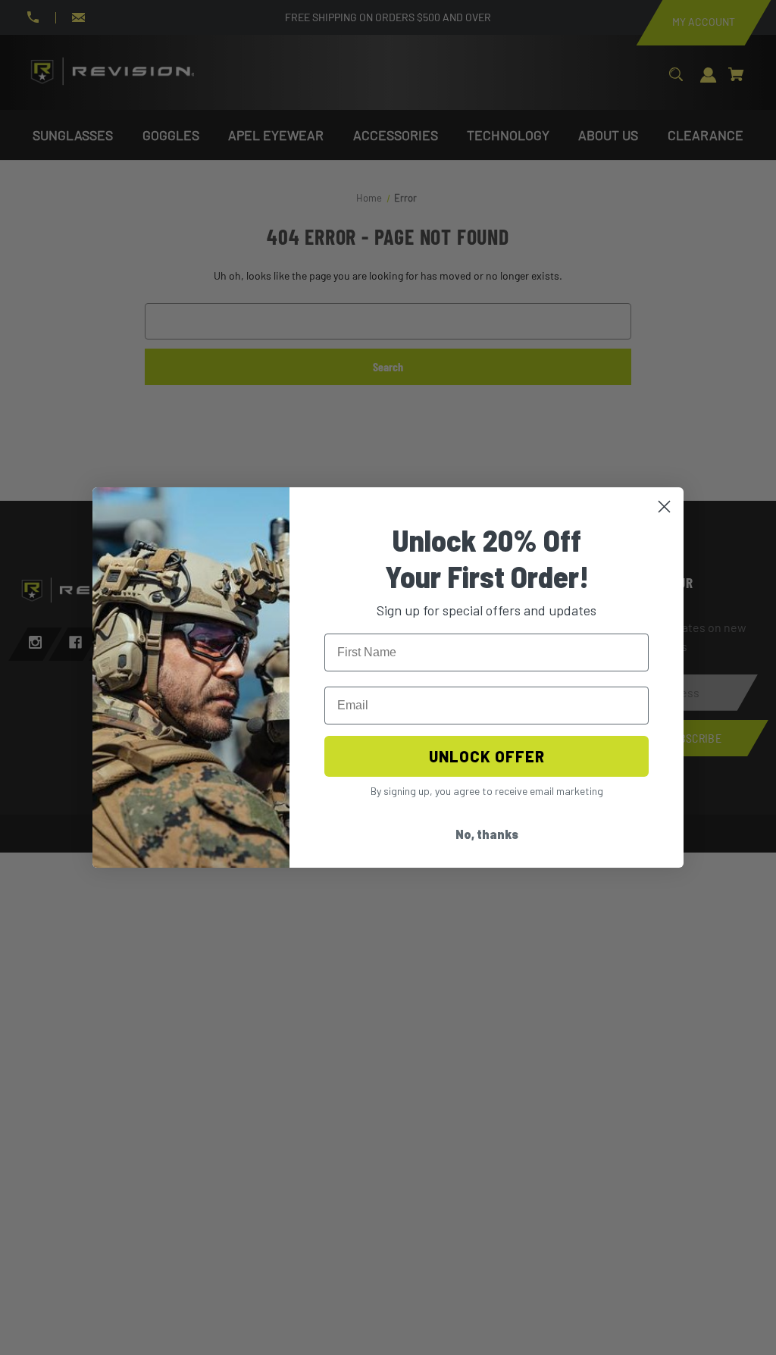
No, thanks (486, 834)
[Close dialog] (664, 506)
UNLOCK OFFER (487, 756)
